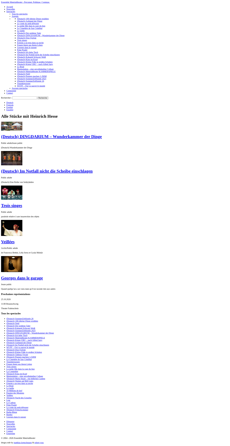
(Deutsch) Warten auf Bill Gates (19, 381)
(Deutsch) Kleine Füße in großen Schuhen (35, 62)
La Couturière (12, 371)
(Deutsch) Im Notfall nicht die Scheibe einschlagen (38, 55)
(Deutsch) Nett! (23, 74)
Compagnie (11, 91)
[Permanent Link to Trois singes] (11, 199)
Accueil (9, 7)
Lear (8, 400)
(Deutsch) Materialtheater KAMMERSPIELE (36, 71)
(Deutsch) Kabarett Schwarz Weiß (31, 57)
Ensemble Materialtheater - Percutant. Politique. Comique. (25, 2)
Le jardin (21, 31)
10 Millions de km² (14, 390)
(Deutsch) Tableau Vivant (17, 354)
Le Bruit (20, 67)
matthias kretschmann (23, 442)
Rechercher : (6, 98)
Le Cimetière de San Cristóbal (29, 28)
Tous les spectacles (20, 14)
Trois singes (22, 40)
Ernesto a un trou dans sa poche (30, 43)
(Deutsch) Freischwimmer (17, 410)
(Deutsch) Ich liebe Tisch (27, 52)
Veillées (8, 241)
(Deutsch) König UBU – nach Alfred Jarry (35, 64)
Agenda (15, 16)
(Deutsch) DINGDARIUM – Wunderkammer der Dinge (41, 35)
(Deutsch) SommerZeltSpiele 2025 (31, 79)
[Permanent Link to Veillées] (11, 235)
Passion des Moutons (15, 393)
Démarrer (10, 421)
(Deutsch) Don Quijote (26, 38)
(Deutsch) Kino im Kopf (27, 59)
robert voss (39, 442)
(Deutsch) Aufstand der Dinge (29, 21)
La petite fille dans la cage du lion (31, 26)
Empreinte (10, 433)
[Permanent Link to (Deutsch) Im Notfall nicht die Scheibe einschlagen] (11, 164)
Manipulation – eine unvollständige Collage (35, 69)
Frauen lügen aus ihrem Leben (30, 45)
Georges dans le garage (27, 47)
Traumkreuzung (23, 83)
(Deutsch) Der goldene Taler (29, 33)
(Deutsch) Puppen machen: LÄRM (32, 76)
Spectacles (10, 11)
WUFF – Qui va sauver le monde (31, 86)
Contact (9, 93)
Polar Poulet (22, 50)
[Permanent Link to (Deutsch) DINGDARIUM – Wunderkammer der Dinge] (11, 130)
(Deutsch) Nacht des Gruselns (19, 398)
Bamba (9, 414)
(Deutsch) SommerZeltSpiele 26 (30, 81)
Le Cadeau (11, 402)
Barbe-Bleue (11, 412)
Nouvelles (10, 9)
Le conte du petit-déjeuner (28, 23)
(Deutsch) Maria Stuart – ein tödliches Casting (25, 378)
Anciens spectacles (20, 88)
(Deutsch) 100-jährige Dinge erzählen (33, 19)
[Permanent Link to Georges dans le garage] (11, 271)
